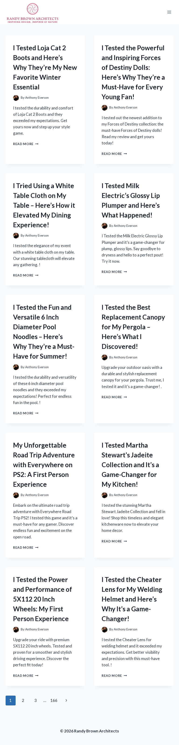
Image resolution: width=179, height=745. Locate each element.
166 (53, 700)
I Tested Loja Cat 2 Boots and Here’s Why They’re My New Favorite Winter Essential (45, 67)
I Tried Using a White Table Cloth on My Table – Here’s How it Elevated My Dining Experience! (44, 205)
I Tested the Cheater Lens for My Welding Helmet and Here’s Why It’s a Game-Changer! (132, 599)
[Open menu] (169, 12)
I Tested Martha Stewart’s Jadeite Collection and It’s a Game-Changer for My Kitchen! (130, 464)
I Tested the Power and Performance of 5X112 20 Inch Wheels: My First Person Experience (42, 599)
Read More (25, 144)
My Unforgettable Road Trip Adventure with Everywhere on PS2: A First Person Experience (44, 464)
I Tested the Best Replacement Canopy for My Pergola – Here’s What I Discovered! (133, 326)
